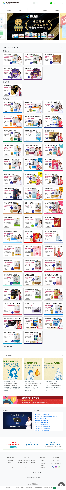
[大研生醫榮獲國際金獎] (33, 26)
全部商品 (9, 10)
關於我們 (57, 10)
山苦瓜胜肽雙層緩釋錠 (10, 466)
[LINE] (59, 467)
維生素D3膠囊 (10, 467)
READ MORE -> (7, 391)
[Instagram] (56, 467)
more (61, 355)
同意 (55, 488)
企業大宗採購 (13, 447)
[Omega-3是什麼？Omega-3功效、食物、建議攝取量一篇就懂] (53, 369)
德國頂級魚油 (10, 460)
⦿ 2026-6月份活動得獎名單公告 (42, 422)
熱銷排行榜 (21, 10)
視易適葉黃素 (10, 462)
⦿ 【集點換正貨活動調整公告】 (42, 414)
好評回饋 (45, 10)
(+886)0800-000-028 (55, 462)
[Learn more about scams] (33, 401)
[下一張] (60, 26)
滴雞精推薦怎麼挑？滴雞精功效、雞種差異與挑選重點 (28, 460)
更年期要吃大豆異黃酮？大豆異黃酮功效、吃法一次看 (28, 467)
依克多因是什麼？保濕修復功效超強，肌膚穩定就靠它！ (28, 464)
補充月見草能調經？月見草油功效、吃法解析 (26, 466)
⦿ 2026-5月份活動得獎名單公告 (42, 424)
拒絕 (58, 488)
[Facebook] (53, 467)
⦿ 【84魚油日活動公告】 (41, 418)
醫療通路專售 (8, 347)
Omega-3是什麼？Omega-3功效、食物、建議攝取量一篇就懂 (54, 385)
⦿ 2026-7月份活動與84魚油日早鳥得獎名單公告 (46, 416)
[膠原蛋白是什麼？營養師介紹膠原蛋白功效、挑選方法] (33, 369)
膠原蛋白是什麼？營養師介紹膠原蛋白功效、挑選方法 (33, 384)
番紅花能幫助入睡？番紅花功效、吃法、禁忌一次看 (28, 462)
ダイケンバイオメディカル (35, 484)
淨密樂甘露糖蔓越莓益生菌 (10, 464)
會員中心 (47, 3)
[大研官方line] (51, 3)
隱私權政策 (49, 487)
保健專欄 (33, 10)
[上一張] (5, 26)
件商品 (42, 3)
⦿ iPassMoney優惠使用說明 (41, 420)
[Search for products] (62, 3)
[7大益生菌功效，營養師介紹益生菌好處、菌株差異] (12, 369)
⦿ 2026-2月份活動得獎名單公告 (42, 431)
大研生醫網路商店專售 (11, 47)
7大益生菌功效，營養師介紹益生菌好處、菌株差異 (12, 384)
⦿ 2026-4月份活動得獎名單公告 (42, 426)
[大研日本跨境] (35, 3)
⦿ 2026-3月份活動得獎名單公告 (42, 429)
